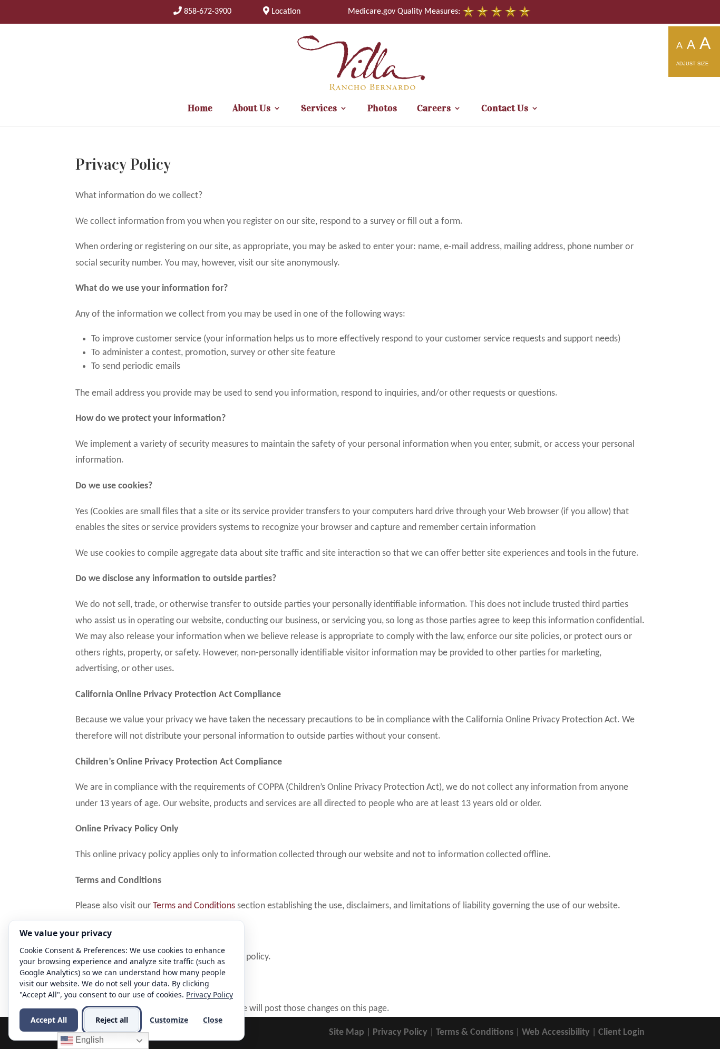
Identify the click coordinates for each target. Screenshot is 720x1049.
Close (212, 1020)
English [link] (88, 1039)
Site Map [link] (346, 1032)
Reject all (111, 1020)
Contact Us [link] (504, 109)
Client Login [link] (621, 1032)
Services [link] (319, 109)
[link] (202, 11)
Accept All (49, 1020)
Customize (169, 1020)
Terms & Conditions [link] (474, 1032)
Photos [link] (382, 109)
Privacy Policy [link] (400, 1032)
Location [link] (284, 11)
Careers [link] (434, 109)
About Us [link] (251, 109)
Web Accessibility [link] (556, 1032)
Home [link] (200, 109)
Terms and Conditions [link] (194, 906)
